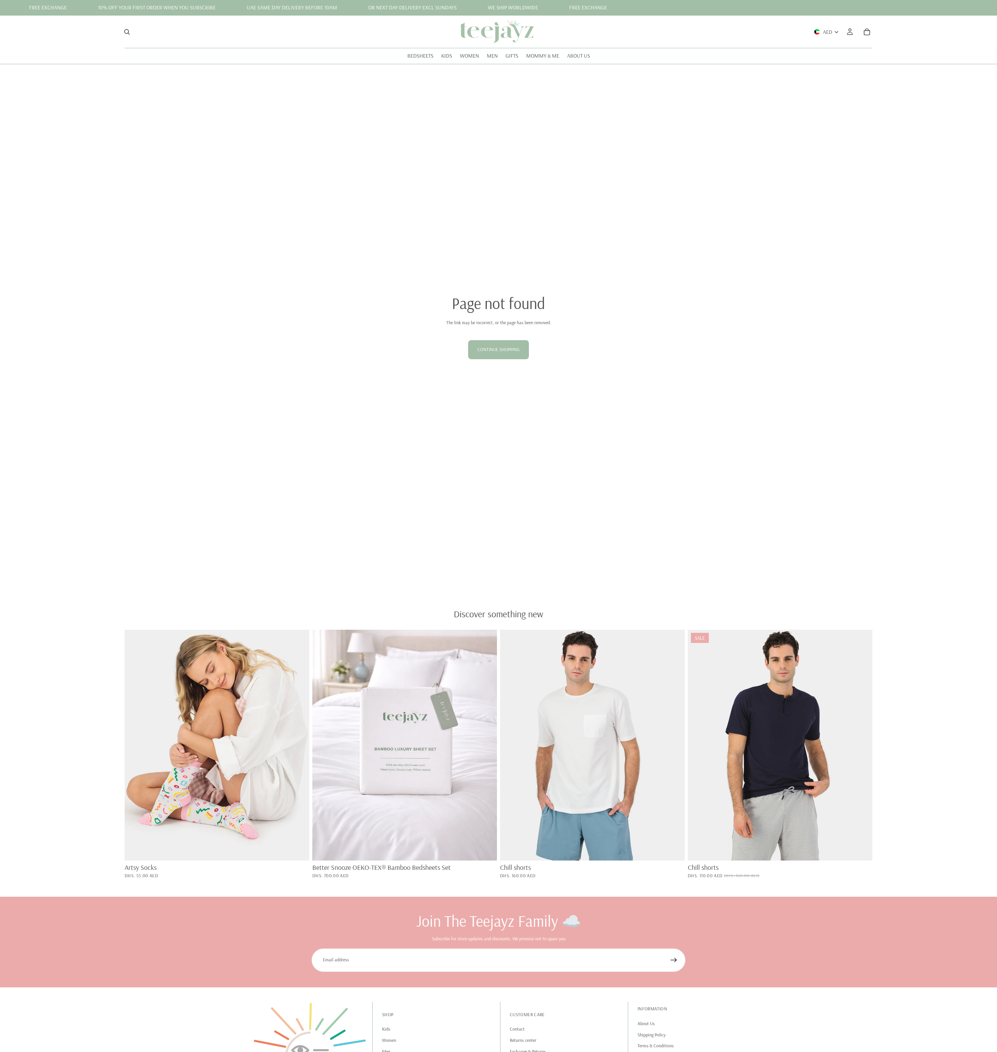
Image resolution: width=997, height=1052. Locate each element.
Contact (517, 1029)
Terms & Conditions (656, 1045)
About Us (646, 1023)
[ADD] (297, 848)
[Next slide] (297, 745)
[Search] (127, 31)
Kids (386, 1029)
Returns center (523, 1040)
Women (389, 1040)
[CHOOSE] (485, 848)
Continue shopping (498, 349)
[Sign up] (674, 960)
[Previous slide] (136, 745)
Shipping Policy (652, 1034)
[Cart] (866, 31)
